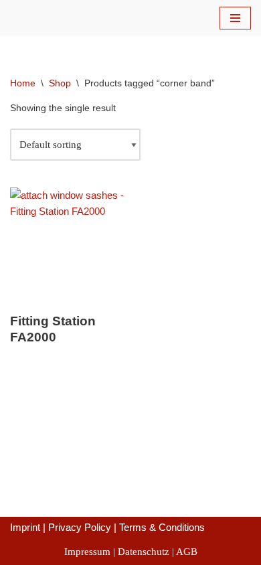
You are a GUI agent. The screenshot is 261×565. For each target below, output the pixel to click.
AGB (186, 551)
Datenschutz (143, 551)
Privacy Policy (79, 527)
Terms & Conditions (162, 527)
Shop (60, 83)
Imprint (25, 527)
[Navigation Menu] (235, 18)
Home (22, 83)
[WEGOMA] (50, 17)
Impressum (87, 551)
